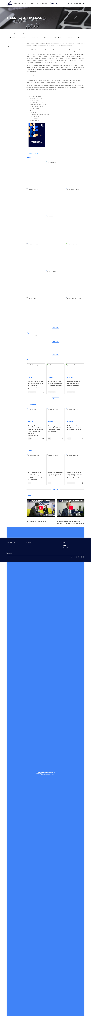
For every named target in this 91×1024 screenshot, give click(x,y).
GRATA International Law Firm (36, 521)
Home (8, 33)
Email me (11, 1023)
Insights (64, 542)
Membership (54, 3)
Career (64, 545)
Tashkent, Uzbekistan (14, 1017)
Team (37, 3)
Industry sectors (14, 33)
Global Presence (44, 3)
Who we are (17, 3)
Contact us (65, 547)
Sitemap (59, 556)
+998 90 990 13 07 (14, 1019)
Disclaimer (26, 556)
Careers (32, 3)
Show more (55, 327)
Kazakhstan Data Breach (32, 153)
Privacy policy (37, 556)
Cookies (49, 556)
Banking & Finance (24, 33)
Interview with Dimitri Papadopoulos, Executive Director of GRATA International (70, 522)
